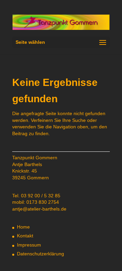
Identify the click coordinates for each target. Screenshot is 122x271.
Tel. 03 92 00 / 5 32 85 (36, 195)
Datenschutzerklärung (40, 253)
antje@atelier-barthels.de (39, 209)
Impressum (29, 245)
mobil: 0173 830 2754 (35, 202)
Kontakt (25, 235)
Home (23, 227)
